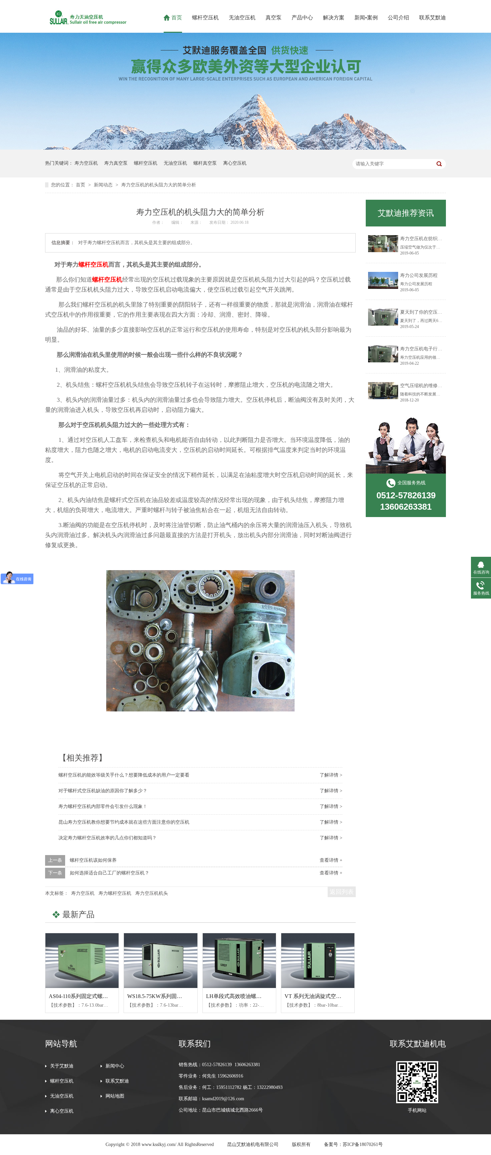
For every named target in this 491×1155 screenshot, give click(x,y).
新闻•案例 (366, 17)
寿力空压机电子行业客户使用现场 (435, 348)
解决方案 (333, 17)
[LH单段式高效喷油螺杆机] (239, 960)
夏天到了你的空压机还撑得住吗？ (435, 312)
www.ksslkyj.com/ (159, 1144)
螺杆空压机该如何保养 (93, 860)
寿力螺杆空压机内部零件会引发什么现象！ (102, 806)
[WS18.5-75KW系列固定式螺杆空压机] (160, 960)
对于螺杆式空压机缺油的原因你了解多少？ (102, 790)
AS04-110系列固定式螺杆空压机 (86, 996)
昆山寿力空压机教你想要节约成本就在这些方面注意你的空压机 (123, 822)
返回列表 (342, 891)
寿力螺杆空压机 (115, 893)
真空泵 (274, 17)
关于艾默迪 (61, 1066)
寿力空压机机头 (151, 893)
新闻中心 (115, 1066)
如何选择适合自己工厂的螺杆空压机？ (109, 872)
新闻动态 (104, 184)
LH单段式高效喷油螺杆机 (236, 996)
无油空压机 (242, 17)
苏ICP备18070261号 (363, 1144)
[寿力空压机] (87, 24)
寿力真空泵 (116, 163)
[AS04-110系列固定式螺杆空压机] (82, 960)
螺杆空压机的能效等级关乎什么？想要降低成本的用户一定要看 (123, 775)
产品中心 (302, 17)
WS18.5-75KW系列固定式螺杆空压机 (170, 996)
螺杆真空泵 (205, 163)
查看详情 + (331, 860)
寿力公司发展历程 (419, 275)
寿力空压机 (86, 163)
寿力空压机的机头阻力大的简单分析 (158, 184)
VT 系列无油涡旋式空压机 (316, 996)
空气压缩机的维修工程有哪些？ (433, 385)
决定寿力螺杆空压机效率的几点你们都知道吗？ (107, 837)
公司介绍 (398, 17)
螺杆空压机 (205, 17)
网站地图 (115, 1096)
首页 (176, 17)
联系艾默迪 (432, 17)
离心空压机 (235, 163)
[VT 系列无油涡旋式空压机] (317, 960)
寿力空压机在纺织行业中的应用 (433, 238)
